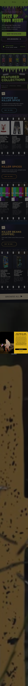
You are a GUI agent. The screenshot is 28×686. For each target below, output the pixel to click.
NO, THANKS (21, 351)
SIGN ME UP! (21, 349)
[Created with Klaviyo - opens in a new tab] (14, 353)
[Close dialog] (27, 332)
